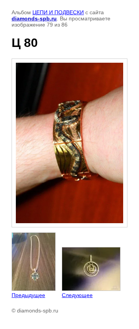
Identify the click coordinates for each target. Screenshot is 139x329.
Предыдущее (28, 295)
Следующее (77, 295)
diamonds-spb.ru (34, 18)
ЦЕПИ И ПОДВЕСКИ (58, 12)
